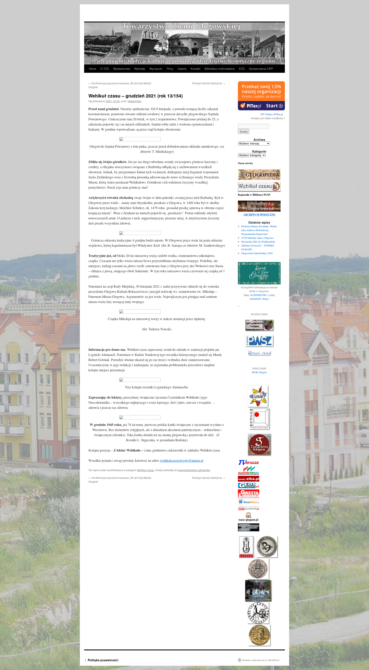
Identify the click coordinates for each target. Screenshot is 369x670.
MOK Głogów (259, 372)
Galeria (182, 69)
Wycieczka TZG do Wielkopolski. (258, 241)
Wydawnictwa (121, 69)
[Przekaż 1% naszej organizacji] (261, 109)
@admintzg (134, 101)
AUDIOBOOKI (258, 295)
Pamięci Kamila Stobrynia (208, 83)
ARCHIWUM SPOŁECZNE (259, 214)
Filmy (170, 69)
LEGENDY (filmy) (259, 298)
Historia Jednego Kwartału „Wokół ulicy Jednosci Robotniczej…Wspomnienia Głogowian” (259, 230)
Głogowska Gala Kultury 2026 (257, 253)
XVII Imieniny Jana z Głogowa (257, 237)
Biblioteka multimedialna (220, 69)
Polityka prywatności (103, 660)
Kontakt (195, 69)
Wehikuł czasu (145, 470)
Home (92, 69)
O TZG (104, 69)
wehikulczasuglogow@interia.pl (181, 460)
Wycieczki (155, 69)
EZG (242, 69)
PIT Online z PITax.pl (272, 114)
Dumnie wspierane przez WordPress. (261, 660)
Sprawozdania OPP (261, 69)
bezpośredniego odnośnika (194, 470)
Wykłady (139, 69)
